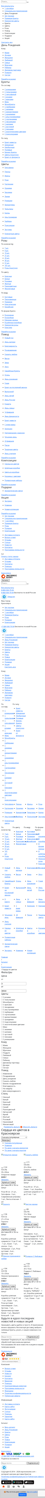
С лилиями (7, 1029)
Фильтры (6, 1140)
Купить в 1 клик (8, 1182)
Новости (8, 545)
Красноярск (6, 573)
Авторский (7, 1112)
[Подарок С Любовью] (34, 1256)
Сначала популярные (13, 1143)
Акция (7, 38)
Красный (6, 1102)
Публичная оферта (12, 1396)
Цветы (7, 26)
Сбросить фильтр (29, 1127)
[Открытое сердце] (11, 1154)
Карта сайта (9, 1406)
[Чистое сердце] (34, 1204)
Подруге (6, 1053)
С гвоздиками (8, 1007)
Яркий (5, 1114)
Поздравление (9, 1076)
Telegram (11, 597)
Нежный (6, 1097)
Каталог (5, 580)
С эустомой (7, 1034)
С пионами (7, 1037)
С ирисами (7, 1005)
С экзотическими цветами (13, 1024)
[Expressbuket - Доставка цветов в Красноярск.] (9, 576)
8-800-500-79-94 (7, 590)
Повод (7, 31)
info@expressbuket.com (24, 1456)
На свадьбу (7, 1088)
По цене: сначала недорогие (16, 1148)
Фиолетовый (8, 1124)
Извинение (7, 1074)
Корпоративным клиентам (15, 1386)
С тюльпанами (9, 1000)
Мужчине (7, 1050)
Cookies (4, 1479)
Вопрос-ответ (10, 537)
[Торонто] (11, 1204)
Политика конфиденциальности (18, 1393)
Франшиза (9, 1391)
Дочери (6, 1065)
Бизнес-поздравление (12, 1083)
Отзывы (8, 540)
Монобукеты (8, 1002)
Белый (5, 1099)
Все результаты (7, 6)
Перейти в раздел (8, 79)
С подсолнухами (9, 1022)
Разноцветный (9, 1109)
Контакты (8, 547)
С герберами (8, 1012)
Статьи (7, 542)
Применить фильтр (12, 1127)
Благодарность (9, 1086)
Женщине (7, 1048)
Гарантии (8, 1416)
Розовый (6, 1119)
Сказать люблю (9, 1081)
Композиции (10, 33)
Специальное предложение (16, 11)
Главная (4, 957)
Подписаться (33, 1337)
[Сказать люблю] (34, 1154)
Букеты (7, 23)
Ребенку (6, 1060)
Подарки (8, 36)
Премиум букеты (11, 18)
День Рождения (11, 13)
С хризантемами (10, 1017)
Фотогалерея (10, 1409)
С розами (7, 997)
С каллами (7, 1032)
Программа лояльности (14, 550)
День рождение (9, 1078)
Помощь (8, 566)
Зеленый (6, 1104)
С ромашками (8, 1039)
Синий (5, 1107)
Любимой (7, 1055)
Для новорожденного (12, 1091)
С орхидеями (8, 1019)
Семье (5, 1058)
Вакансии (8, 1381)
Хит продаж (9, 16)
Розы (7, 28)
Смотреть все (6, 42)
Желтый (6, 1117)
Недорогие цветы (12, 21)
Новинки (8, 1145)
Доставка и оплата (12, 535)
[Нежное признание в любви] (11, 1257)
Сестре (6, 1068)
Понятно (22, 1495)
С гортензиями (9, 1014)
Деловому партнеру (11, 1063)
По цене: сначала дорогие (15, 1150)
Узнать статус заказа (9, 556)
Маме (5, 1045)
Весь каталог (10, 1427)
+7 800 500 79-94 (7, 626)
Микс (5, 1027)
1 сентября (9, 8)
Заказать (5, 1179)
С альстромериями (11, 1009)
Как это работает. (34, 1492)
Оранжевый (8, 1122)
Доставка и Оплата (12, 559)
